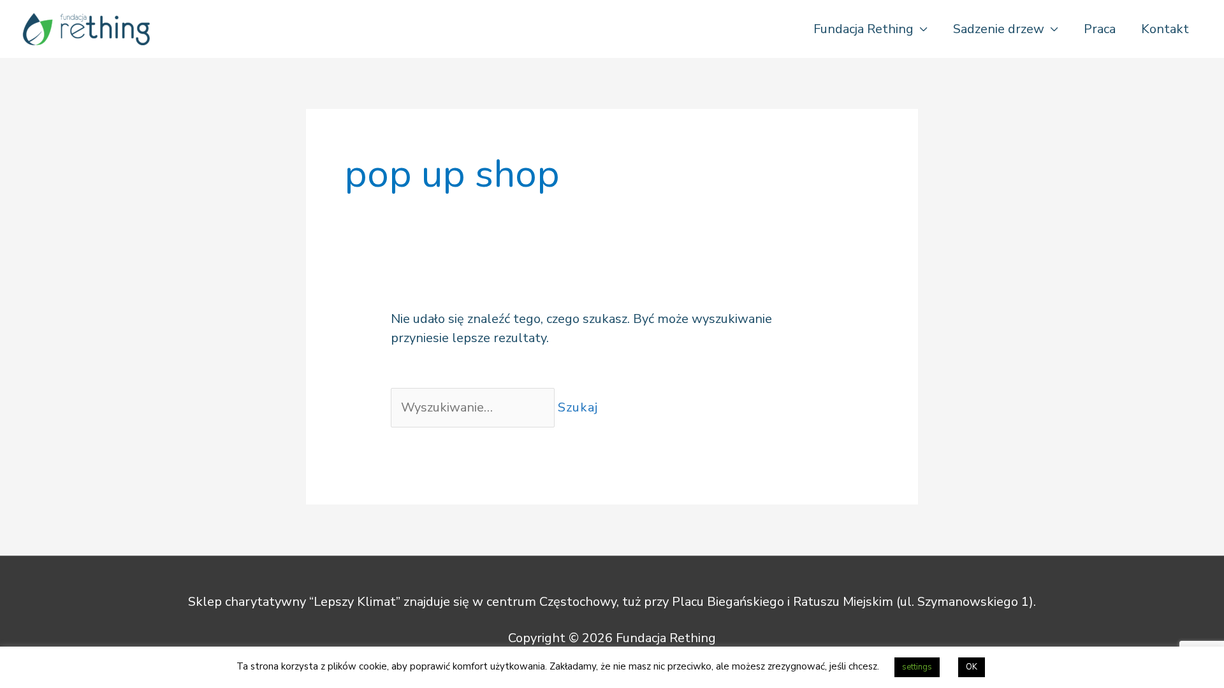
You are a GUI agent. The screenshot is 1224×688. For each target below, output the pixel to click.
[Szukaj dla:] (474, 407)
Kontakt (1165, 29)
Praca (1100, 29)
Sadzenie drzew (998, 29)
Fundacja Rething (863, 29)
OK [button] (971, 667)
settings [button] (917, 667)
